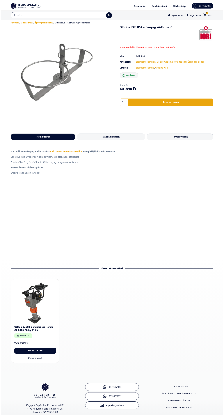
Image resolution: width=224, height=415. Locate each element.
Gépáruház (140, 6)
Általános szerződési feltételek (179, 393)
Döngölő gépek (35, 358)
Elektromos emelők (146, 62)
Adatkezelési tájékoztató (179, 407)
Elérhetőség (179, 6)
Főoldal (15, 23)
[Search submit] (109, 15)
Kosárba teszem (171, 102)
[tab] (43, 137)
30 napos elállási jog (179, 400)
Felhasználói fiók (179, 386)
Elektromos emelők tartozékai (171, 62)
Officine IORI (161, 68)
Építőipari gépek (44, 23)
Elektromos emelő (145, 68)
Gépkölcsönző (159, 6)
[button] (129, 75)
